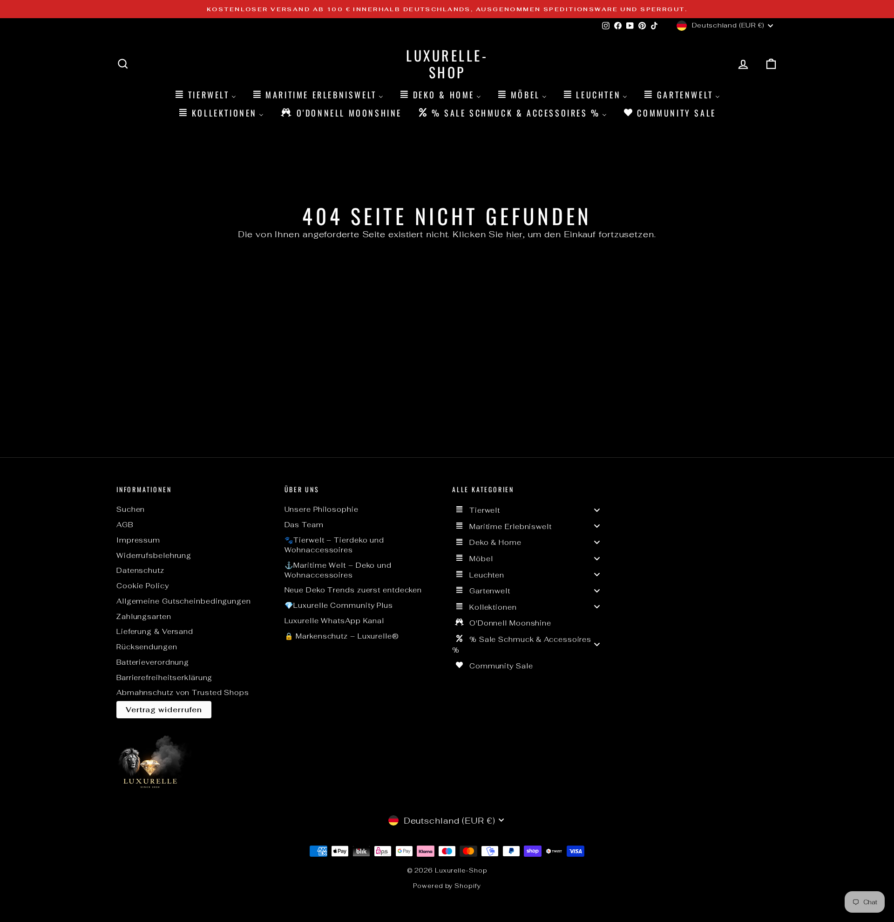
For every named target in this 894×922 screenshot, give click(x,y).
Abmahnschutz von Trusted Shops (182, 692)
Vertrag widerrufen (164, 709)
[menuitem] (205, 94)
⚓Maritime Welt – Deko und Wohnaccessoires (338, 570)
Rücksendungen (146, 646)
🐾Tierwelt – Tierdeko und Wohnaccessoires (334, 545)
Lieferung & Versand (154, 631)
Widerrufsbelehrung (153, 555)
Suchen (130, 509)
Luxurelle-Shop (447, 64)
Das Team (304, 524)
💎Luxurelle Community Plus (338, 605)
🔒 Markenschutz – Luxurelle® (341, 636)
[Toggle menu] (597, 510)
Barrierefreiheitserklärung (164, 677)
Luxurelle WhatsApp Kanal (334, 620)
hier (514, 234)
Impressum (138, 540)
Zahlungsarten (143, 616)
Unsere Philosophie (321, 509)
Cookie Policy (142, 585)
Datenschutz (140, 570)
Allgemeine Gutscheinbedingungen (183, 601)
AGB (124, 524)
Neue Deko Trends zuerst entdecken (353, 589)
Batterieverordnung (152, 662)
